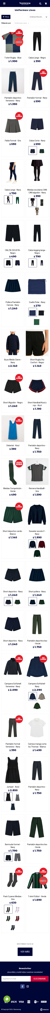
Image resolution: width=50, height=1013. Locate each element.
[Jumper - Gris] (17, 797)
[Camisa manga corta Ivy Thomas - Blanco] (37, 727)
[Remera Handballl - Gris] (37, 471)
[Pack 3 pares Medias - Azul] (13, 927)
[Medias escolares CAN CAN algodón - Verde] (42, 202)
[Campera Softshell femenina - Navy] (12, 666)
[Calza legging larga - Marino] (42, 263)
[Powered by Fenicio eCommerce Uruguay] (44, 1009)
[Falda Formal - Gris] (12, 124)
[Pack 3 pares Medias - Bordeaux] (17, 918)
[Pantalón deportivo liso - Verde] (37, 624)
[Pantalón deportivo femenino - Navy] (12, 81)
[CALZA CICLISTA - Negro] (12, 233)
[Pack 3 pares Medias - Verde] (8, 918)
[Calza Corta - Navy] (37, 124)
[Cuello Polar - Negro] (42, 312)
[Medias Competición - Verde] (12, 471)
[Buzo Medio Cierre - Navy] (12, 343)
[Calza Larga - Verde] (17, 200)
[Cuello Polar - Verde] (37, 321)
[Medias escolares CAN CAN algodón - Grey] (37, 211)
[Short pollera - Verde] (42, 601)
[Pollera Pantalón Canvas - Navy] (12, 285)
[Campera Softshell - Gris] (42, 696)
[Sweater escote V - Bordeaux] (42, 544)
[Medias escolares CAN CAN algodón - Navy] (37, 173)
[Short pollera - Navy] (37, 574)
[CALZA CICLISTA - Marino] (17, 263)
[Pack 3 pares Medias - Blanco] (17, 909)
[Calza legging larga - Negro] (37, 233)
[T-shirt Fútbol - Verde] (37, 879)
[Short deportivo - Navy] (12, 574)
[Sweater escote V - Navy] (37, 514)
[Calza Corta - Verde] (42, 150)
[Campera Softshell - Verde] (37, 705)
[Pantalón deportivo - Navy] (37, 428)
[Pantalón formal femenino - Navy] (12, 727)
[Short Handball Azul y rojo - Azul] (37, 385)
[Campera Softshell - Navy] (37, 666)
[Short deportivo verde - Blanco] (12, 514)
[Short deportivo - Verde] (17, 601)
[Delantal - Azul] (12, 428)
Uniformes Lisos (21, 23)
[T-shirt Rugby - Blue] (12, 41)
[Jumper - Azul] (12, 770)
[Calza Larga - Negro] (37, 41)
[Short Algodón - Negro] (12, 385)
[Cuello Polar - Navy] (37, 285)
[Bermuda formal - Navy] (12, 827)
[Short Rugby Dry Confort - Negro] (37, 343)
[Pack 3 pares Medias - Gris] (12, 879)
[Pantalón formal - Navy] (37, 81)
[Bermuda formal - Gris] (17, 857)
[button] (40, 3)
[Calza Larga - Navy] (12, 173)
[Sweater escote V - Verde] (37, 553)
